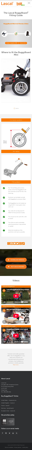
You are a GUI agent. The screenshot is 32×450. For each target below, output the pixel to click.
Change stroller (23, 43)
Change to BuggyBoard (11, 43)
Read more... (16, 364)
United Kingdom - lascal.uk (8, 403)
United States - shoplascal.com (8, 400)
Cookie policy (25, 447)
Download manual (17, 260)
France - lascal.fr (5, 405)
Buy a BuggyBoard (17, 266)
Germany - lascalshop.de (7, 408)
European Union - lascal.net (8, 410)
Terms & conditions (9, 447)
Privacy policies (17, 447)
